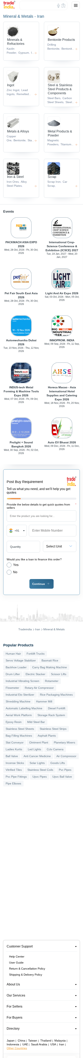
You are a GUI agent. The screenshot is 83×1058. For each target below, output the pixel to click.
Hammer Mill (44, 701)
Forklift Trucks (36, 653)
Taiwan (32, 1040)
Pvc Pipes (65, 769)
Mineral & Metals (54, 629)
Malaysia (60, 1040)
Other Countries (17, 1048)
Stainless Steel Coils (40, 769)
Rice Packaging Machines (56, 694)
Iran (37, 629)
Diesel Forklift (56, 708)
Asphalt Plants (47, 735)
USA (53, 1044)
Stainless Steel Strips (53, 728)
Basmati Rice (50, 660)
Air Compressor (66, 756)
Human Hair (13, 653)
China (21, 1040)
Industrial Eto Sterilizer (20, 694)
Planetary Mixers (64, 742)
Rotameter (51, 681)
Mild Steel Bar (36, 722)
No (15, 572)
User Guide (16, 962)
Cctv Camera (55, 749)
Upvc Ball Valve (62, 776)
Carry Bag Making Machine (49, 667)
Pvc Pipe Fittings (16, 776)
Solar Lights (37, 763)
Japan (11, 1040)
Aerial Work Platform (19, 715)
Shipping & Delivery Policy (25, 974)
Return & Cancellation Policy (27, 968)
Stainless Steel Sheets (20, 728)
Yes (16, 565)
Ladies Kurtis (14, 749)
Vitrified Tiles (14, 769)
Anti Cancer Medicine (37, 756)
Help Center (16, 956)
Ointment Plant (38, 742)
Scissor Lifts (58, 674)
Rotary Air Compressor (39, 687)
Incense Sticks (15, 763)
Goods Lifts (57, 763)
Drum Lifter (13, 674)
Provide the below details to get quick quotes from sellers (41, 506)
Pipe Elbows (13, 783)
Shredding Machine (18, 701)
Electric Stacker (35, 674)
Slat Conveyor (15, 742)
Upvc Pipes (39, 776)
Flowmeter (12, 687)
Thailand (45, 1040)
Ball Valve (12, 756)
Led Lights (34, 749)
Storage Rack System (51, 715)
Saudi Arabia (39, 1044)
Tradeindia (25, 629)
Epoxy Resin (14, 722)
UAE (25, 1044)
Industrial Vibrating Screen (22, 681)
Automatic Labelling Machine (24, 708)
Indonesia (13, 1044)
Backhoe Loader (16, 667)
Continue (38, 583)
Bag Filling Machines (19, 735)
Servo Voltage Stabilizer (21, 660)
